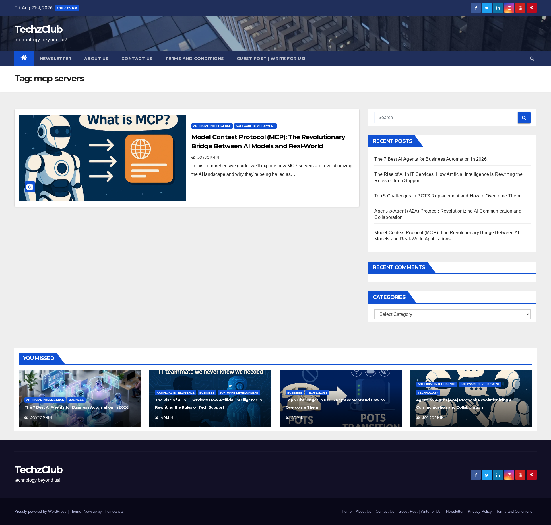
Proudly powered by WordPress (41, 511)
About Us (96, 58)
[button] (532, 58)
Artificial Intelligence (212, 125)
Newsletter (55, 58)
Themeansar (113, 511)
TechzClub (38, 29)
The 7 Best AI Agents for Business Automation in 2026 (430, 159)
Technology (317, 392)
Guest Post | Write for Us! (271, 58)
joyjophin (207, 157)
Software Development (255, 125)
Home (347, 511)
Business (76, 399)
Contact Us (137, 58)
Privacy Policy (480, 511)
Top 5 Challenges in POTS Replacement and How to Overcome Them (447, 195)
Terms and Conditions (194, 58)
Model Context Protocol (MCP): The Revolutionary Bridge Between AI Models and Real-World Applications (268, 146)
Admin (166, 418)
